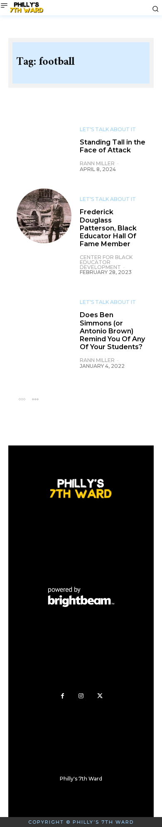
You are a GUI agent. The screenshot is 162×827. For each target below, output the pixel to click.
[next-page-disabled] (35, 399)
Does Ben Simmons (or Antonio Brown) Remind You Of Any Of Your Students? (112, 331)
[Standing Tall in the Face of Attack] (44, 146)
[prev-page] (22, 399)
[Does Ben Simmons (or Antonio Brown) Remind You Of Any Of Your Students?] (44, 318)
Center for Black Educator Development (106, 262)
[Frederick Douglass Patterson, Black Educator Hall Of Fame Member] (44, 215)
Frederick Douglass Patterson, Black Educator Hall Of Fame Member (108, 228)
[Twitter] (100, 696)
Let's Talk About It (108, 129)
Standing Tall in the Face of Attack (112, 146)
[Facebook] (62, 696)
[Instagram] (81, 696)
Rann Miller (97, 163)
